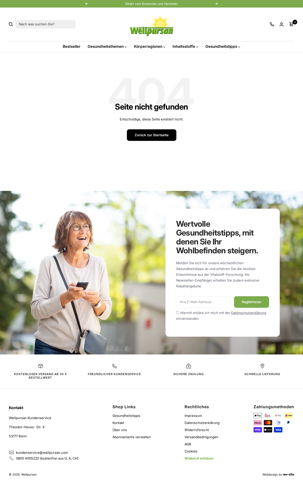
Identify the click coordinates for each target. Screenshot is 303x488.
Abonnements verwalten (131, 437)
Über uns (119, 430)
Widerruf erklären (199, 458)
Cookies (191, 451)
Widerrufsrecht (197, 430)
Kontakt (118, 423)
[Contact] (272, 24)
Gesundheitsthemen (106, 46)
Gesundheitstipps (221, 46)
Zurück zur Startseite (152, 135)
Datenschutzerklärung (248, 313)
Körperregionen (148, 46)
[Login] (281, 24)
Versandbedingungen (201, 437)
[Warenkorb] (291, 24)
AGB (188, 444)
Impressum (193, 416)
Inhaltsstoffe (184, 46)
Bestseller (72, 46)
